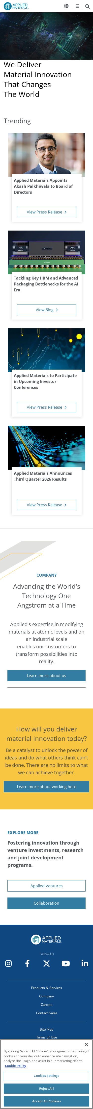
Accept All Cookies (46, 1101)
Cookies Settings (46, 1075)
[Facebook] (27, 963)
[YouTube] (65, 963)
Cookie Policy (15, 1065)
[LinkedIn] (84, 963)
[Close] (86, 1044)
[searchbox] (87, 6)
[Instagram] (8, 963)
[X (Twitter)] (46, 963)
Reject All (46, 1088)
